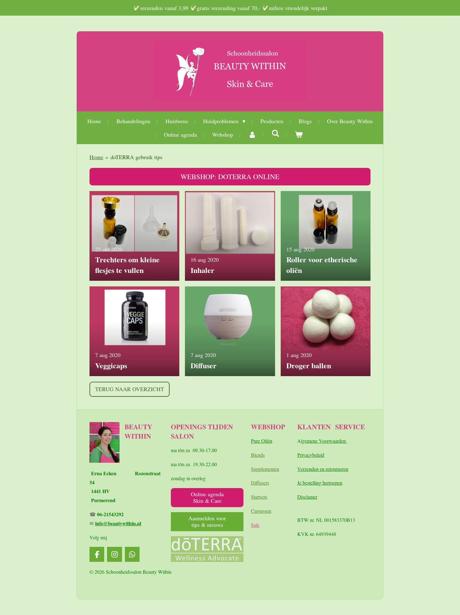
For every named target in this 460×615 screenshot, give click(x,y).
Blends (258, 454)
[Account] (252, 134)
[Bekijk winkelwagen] (298, 134)
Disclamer (307, 496)
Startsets (259, 496)
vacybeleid (313, 454)
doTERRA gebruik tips (136, 157)
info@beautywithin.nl (118, 523)
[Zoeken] (275, 133)
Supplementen (265, 469)
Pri (300, 454)
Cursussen (261, 510)
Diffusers (260, 482)
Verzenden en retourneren (322, 469)
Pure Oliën (261, 440)
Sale (255, 525)
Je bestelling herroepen (319, 482)
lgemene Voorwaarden (324, 440)
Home (96, 157)
